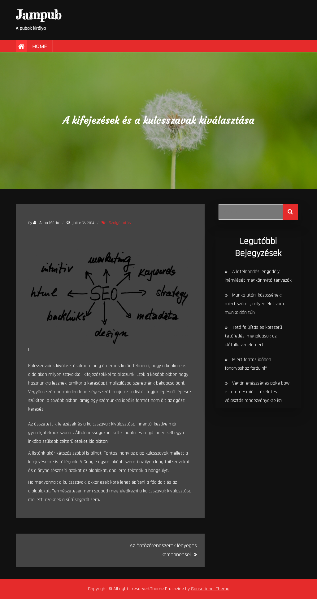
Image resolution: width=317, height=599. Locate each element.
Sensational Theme (210, 589)
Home (39, 46)
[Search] (290, 212)
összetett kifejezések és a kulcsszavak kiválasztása (85, 424)
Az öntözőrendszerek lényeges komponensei (163, 550)
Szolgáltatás (120, 223)
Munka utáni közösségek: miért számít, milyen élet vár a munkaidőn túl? (255, 304)
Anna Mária (49, 223)
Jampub (39, 14)
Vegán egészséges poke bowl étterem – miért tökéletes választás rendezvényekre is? (257, 392)
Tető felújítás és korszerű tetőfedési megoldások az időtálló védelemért (253, 336)
